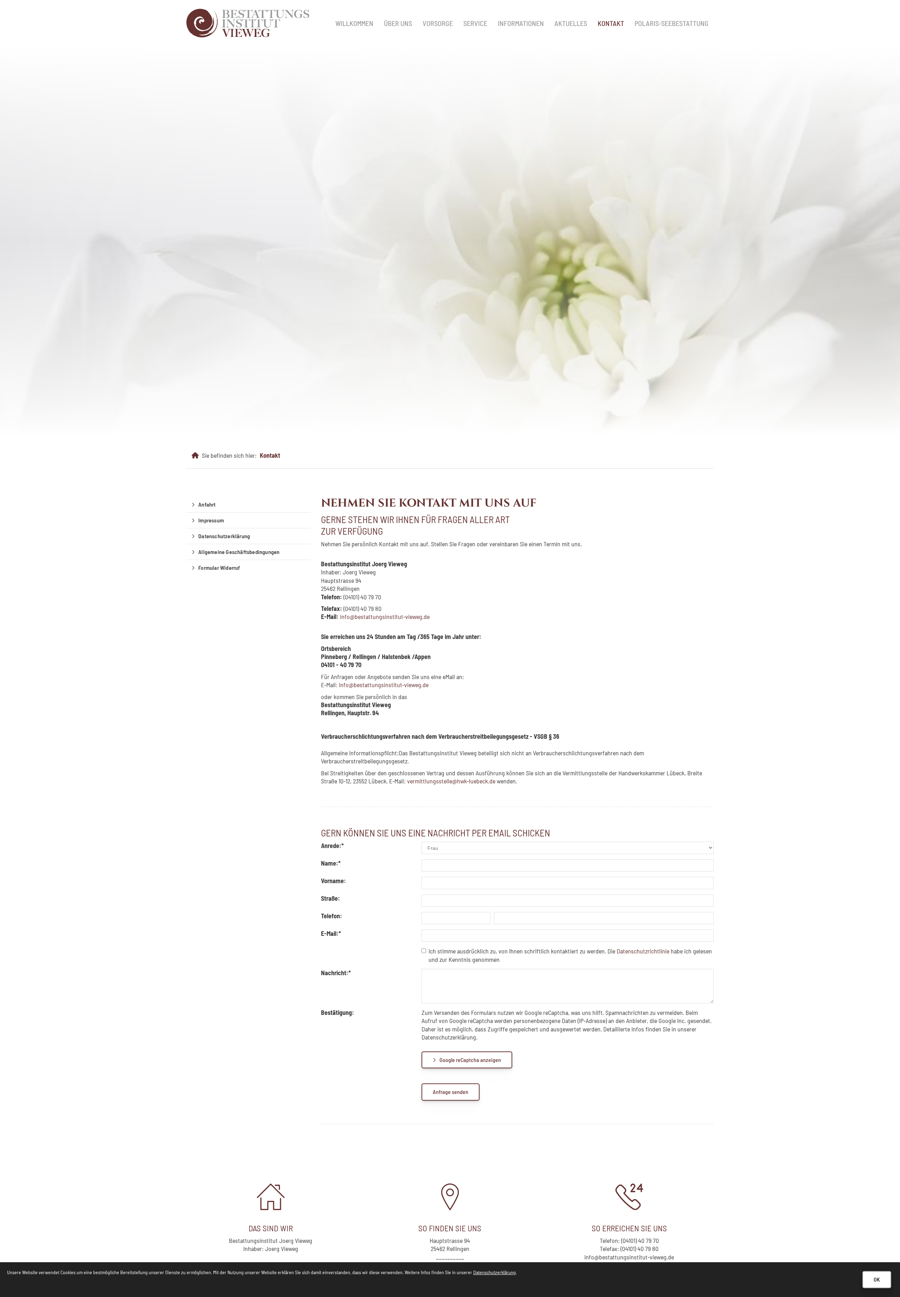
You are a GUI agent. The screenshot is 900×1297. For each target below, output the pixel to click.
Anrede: (332, 845)
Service (475, 23)
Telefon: (331, 916)
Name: (331, 863)
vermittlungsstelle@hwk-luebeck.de (451, 781)
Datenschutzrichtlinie (643, 951)
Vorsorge (438, 23)
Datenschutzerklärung (224, 536)
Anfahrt (207, 504)
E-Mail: (331, 933)
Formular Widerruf (219, 567)
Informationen (521, 23)
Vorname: (333, 881)
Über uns (398, 23)
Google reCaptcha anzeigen (470, 1059)
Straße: (330, 898)
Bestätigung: (337, 1012)
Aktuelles (570, 23)
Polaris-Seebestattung (671, 23)
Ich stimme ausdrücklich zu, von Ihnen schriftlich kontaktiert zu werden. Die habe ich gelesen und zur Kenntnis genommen (570, 955)
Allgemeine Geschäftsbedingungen (238, 551)
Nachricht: (336, 973)
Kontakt (611, 23)
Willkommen (354, 23)
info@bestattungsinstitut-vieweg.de (384, 685)
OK (877, 1279)
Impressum (211, 520)
